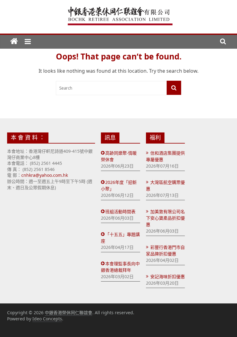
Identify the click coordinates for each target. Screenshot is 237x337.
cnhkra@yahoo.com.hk (44, 175)
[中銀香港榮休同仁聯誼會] (14, 42)
